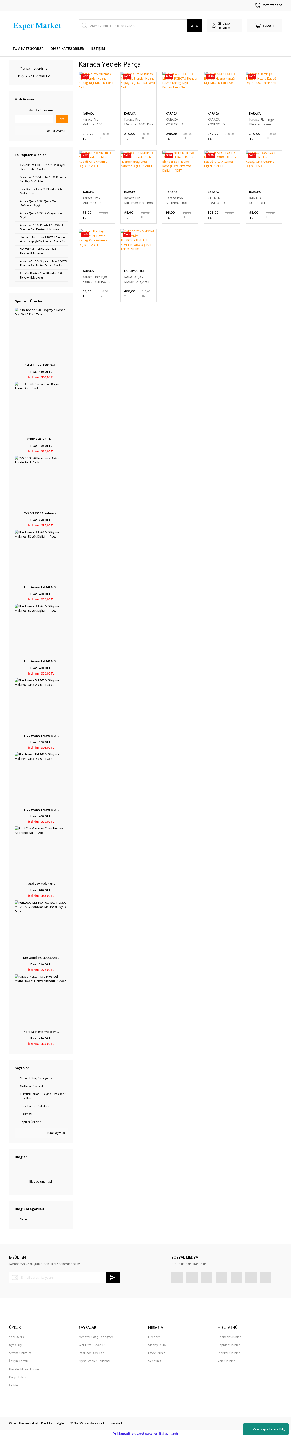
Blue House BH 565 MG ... (41, 661)
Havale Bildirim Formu (24, 1369)
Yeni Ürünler (226, 1361)
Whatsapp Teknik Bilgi (269, 1429)
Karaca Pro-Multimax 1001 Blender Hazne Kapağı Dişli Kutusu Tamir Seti (96, 122)
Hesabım (154, 1337)
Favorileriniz (156, 1353)
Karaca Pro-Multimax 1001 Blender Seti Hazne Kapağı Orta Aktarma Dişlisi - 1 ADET (96, 200)
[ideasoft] (121, 1433)
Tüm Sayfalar (55, 1133)
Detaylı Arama (55, 131)
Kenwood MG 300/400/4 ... (41, 958)
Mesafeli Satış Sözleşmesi (96, 1337)
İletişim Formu (18, 1361)
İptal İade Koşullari (91, 1353)
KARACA (88, 113)
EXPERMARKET (134, 271)
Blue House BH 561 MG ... (41, 587)
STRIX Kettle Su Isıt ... (41, 439)
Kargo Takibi (17, 1377)
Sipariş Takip (157, 1345)
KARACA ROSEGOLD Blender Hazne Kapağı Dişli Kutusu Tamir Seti (222, 122)
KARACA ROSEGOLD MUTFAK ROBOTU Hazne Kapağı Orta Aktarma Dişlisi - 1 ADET (221, 200)
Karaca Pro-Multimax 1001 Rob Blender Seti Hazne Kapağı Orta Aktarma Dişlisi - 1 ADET (138, 200)
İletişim (14, 1385)
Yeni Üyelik (16, 1337)
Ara (62, 119)
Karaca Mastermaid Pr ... (41, 1032)
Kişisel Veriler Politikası (94, 1361)
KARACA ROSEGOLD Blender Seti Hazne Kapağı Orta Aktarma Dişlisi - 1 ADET (263, 200)
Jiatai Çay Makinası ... (41, 884)
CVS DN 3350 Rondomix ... (41, 513)
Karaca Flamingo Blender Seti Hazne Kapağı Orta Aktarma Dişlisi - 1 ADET (96, 279)
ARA (194, 26)
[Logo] (38, 26)
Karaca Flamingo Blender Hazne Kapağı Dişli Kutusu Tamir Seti (263, 122)
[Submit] (113, 1277)
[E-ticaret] (145, 1433)
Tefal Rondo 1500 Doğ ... (41, 365)
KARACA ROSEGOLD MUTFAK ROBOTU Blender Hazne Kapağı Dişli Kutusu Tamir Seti (180, 122)
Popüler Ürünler (229, 1345)
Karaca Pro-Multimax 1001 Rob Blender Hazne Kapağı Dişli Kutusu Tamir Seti (138, 122)
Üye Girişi (15, 1345)
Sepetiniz (154, 1361)
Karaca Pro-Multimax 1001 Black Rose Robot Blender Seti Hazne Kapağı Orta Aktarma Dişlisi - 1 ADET (180, 200)
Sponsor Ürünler (229, 1337)
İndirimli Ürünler (229, 1353)
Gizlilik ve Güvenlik (92, 1345)
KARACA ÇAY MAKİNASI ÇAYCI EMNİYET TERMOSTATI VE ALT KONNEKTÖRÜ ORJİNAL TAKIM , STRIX (137, 279)
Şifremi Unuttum (20, 1353)
